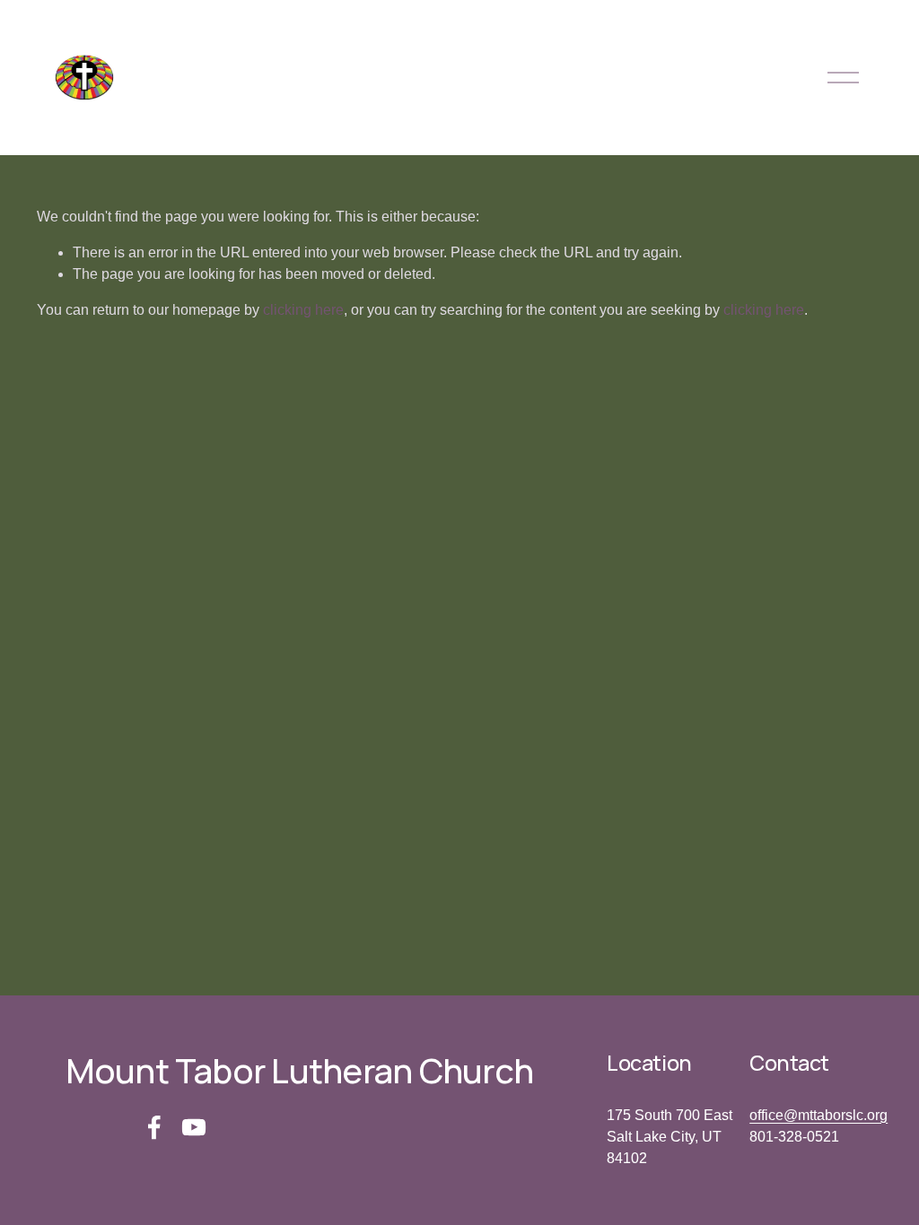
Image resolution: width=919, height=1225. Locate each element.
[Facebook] (154, 1127)
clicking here (303, 309)
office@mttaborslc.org (818, 1115)
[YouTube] (193, 1127)
